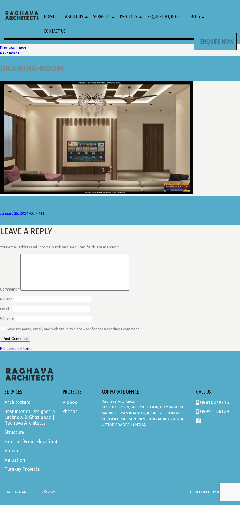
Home (49, 16)
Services (101, 16)
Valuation (14, 460)
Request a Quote (164, 16)
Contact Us (55, 31)
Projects (128, 16)
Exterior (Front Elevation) (30, 441)
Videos (69, 402)
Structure (14, 432)
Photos (70, 411)
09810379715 (214, 402)
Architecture (17, 402)
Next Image (10, 53)
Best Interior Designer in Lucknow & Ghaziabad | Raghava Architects (29, 417)
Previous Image (13, 47)
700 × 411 (36, 213)
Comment (10, 289)
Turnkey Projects (22, 469)
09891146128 (214, 411)
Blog (195, 16)
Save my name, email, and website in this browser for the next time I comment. (73, 329)
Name (6, 299)
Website (7, 319)
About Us (74, 16)
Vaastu (12, 450)
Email (6, 309)
